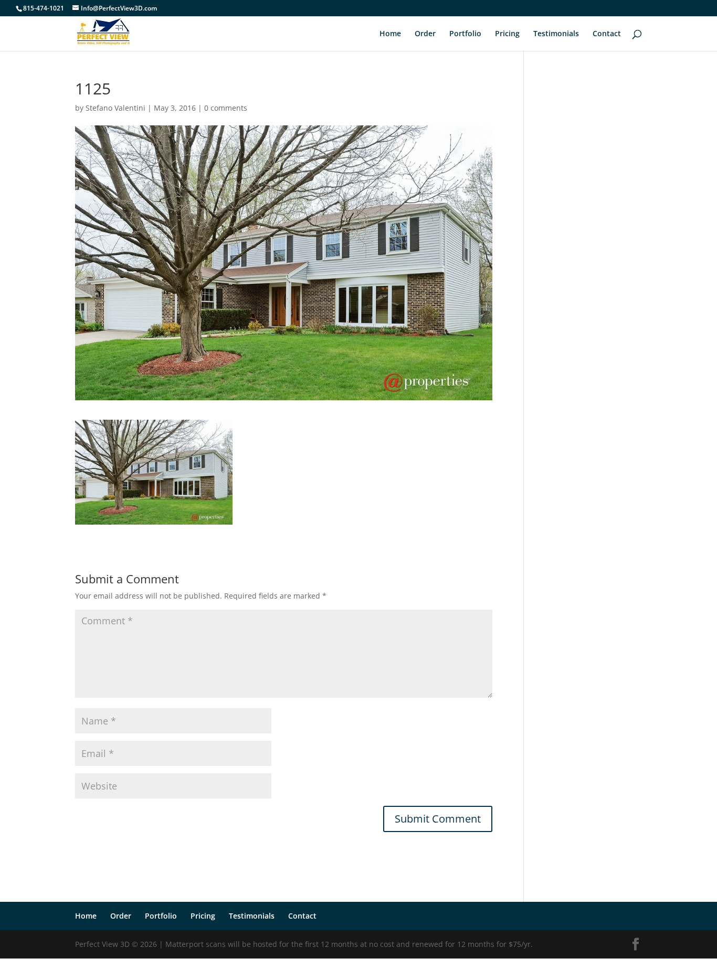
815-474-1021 (43, 8)
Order (425, 34)
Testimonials (556, 34)
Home (390, 34)
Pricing (507, 34)
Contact (607, 34)
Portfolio (465, 34)
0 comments (225, 108)
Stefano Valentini (115, 108)
